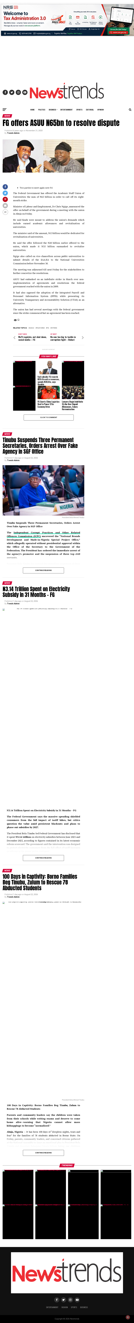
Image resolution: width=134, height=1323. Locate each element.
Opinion (100, 109)
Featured (41, 328)
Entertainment (66, 109)
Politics (41, 109)
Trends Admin (13, 133)
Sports (79, 109)
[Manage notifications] (128, 1317)
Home (32, 109)
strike (54, 328)
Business (52, 109)
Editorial (90, 109)
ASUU (32, 328)
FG (48, 328)
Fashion (65, 1307)
